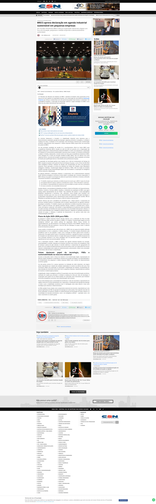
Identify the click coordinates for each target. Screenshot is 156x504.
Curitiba (60, 433)
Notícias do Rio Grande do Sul (45, 429)
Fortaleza (60, 481)
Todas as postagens (78, 392)
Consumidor (40, 474)
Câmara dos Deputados (64, 423)
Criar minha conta (102, 401)
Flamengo (39, 479)
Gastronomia (40, 433)
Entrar (39, 1)
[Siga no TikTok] (55, 1)
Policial (39, 418)
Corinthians (61, 479)
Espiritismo (61, 461)
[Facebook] (52, 320)
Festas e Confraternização (44, 470)
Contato (83, 425)
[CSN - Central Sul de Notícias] (49, 6)
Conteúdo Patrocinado (64, 421)
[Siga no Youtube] (52, 1)
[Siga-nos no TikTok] (103, 409)
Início (38, 12)
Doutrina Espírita (41, 459)
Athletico (39, 466)
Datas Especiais (62, 457)
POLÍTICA (77, 12)
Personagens (40, 489)
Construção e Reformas (64, 476)
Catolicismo (61, 487)
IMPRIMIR (88, 82)
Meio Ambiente (41, 438)
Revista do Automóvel (42, 490)
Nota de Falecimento (63, 440)
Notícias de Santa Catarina (65, 429)
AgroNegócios (62, 431)
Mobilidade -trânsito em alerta (45, 446)
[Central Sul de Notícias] (106, 26)
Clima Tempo (40, 455)
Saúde (38, 421)
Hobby (38, 457)
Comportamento (62, 444)
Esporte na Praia (62, 446)
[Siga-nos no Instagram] (94, 409)
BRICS (40, 302)
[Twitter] (55, 320)
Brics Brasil (65, 302)
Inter (38, 468)
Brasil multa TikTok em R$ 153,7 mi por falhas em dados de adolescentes (106, 15)
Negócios (39, 434)
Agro (38, 419)
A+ (82, 82)
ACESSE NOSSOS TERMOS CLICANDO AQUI (45, 501)
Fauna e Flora (62, 442)
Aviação (39, 485)
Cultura (39, 436)
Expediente (83, 419)
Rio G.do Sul (69, 12)
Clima (38, 492)
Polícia (39, 483)
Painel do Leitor (85, 418)
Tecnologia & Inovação (43, 416)
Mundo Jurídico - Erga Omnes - (45, 431)
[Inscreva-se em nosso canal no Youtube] (100, 409)
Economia (61, 418)
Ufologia (39, 464)
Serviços (39, 453)
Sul (38, 440)
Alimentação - (40, 477)
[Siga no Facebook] (44, 1)
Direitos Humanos (41, 427)
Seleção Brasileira (63, 489)
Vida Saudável (62, 451)
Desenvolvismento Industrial (52, 302)
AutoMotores (40, 461)
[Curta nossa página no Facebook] (90, 409)
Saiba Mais (86, 320)
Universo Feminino (63, 492)
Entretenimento (62, 414)
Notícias (44, 12)
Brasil (60, 438)
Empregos (60, 490)
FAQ (82, 423)
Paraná (51, 12)
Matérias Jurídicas (87, 12)
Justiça (60, 419)
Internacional (98, 12)
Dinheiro (39, 472)
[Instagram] (49, 320)
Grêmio (60, 466)
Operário (60, 485)
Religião (60, 436)
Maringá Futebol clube (43, 487)
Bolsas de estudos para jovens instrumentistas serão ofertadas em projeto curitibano (65, 15)
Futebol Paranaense (63, 477)
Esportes (39, 423)
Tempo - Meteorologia (63, 483)
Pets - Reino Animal (42, 444)
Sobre (82, 416)
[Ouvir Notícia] (39, 88)
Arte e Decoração (62, 447)
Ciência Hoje (40, 442)
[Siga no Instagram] (47, 1)
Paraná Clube (61, 470)
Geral (59, 425)
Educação (60, 416)
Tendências (40, 451)
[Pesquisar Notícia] (117, 422)
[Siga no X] (50, 1)
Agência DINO (40, 425)
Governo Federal (62, 472)
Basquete (60, 474)
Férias (38, 462)
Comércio (39, 449)
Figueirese (61, 468)
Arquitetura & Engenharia (65, 455)
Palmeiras (39, 481)
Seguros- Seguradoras (64, 459)
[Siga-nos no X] (97, 409)
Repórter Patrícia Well (64, 434)
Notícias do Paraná (63, 427)
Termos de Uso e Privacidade (88, 421)
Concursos (40, 476)
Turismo (60, 449)
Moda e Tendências (63, 462)
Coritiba (60, 464)
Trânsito (60, 453)
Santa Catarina (59, 12)
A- (77, 82)
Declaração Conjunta (76, 302)
